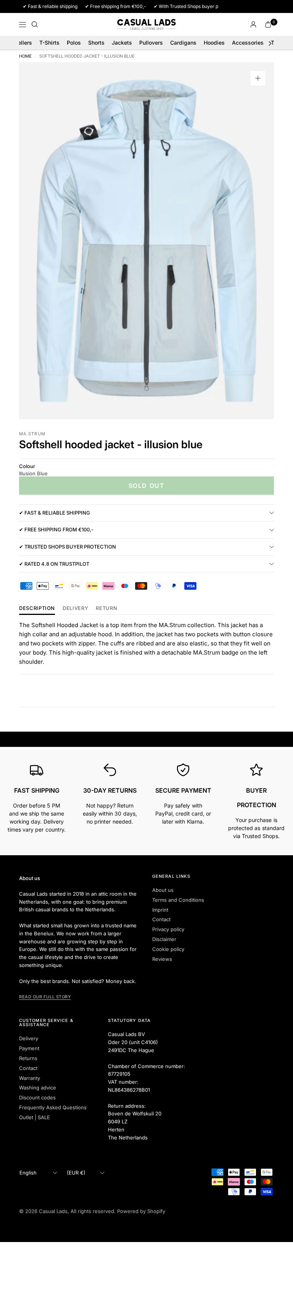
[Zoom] (258, 78)
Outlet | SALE (34, 1117)
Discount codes (37, 1097)
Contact (161, 919)
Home (25, 56)
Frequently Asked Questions (53, 1107)
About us (163, 890)
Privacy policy (168, 929)
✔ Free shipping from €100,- (56, 529)
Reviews (162, 959)
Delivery (75, 608)
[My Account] (253, 24)
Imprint (160, 910)
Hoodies (214, 42)
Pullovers (151, 42)
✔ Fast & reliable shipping (54, 513)
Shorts (96, 42)
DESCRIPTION (37, 608)
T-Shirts (49, 42)
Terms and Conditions (178, 900)
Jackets (122, 42)
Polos (74, 42)
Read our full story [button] (45, 996)
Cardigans (183, 42)
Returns (28, 1058)
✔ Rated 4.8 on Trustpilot (54, 564)
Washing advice (37, 1087)
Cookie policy (168, 949)
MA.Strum (32, 433)
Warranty (29, 1078)
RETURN (106, 608)
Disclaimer (164, 939)
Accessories (248, 42)
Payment (29, 1048)
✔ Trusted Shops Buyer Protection (67, 547)
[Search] (35, 24)
